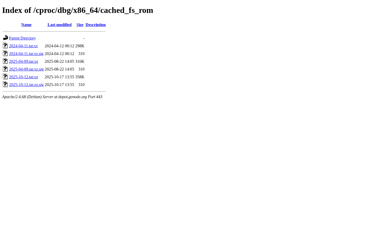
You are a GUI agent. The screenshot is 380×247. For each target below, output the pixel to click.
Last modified (60, 24)
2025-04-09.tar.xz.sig (26, 69)
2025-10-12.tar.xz (23, 77)
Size (80, 24)
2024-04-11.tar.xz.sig (26, 53)
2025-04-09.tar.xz (23, 61)
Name (26, 24)
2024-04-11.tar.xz (23, 46)
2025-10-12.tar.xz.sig (26, 84)
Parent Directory (22, 38)
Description (96, 24)
